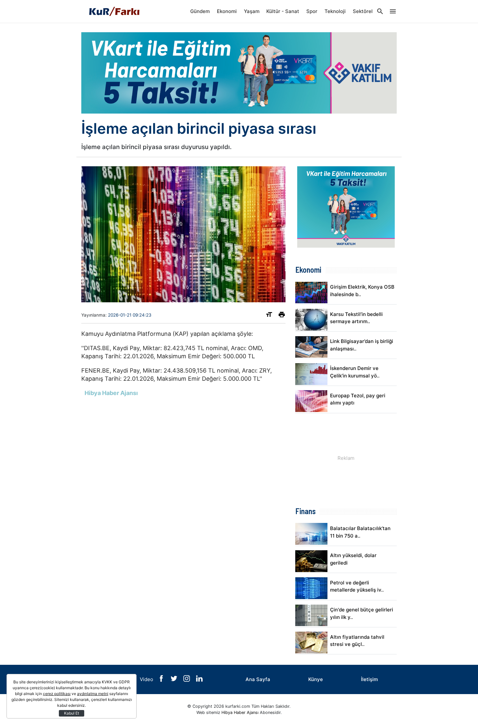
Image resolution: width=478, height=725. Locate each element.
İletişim (369, 679)
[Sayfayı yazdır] (281, 316)
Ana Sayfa (258, 679)
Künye (315, 679)
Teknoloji (335, 11)
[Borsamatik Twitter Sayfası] (175, 680)
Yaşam (251, 11)
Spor (311, 11)
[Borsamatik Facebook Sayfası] (162, 680)
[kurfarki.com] (113, 11)
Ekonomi (227, 11)
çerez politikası (57, 693)
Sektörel (363, 11)
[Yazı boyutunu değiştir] (269, 316)
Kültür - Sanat (282, 11)
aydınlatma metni (92, 693)
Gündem (200, 11)
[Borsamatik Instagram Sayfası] (187, 680)
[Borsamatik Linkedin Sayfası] (199, 680)
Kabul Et (71, 713)
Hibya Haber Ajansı (240, 712)
